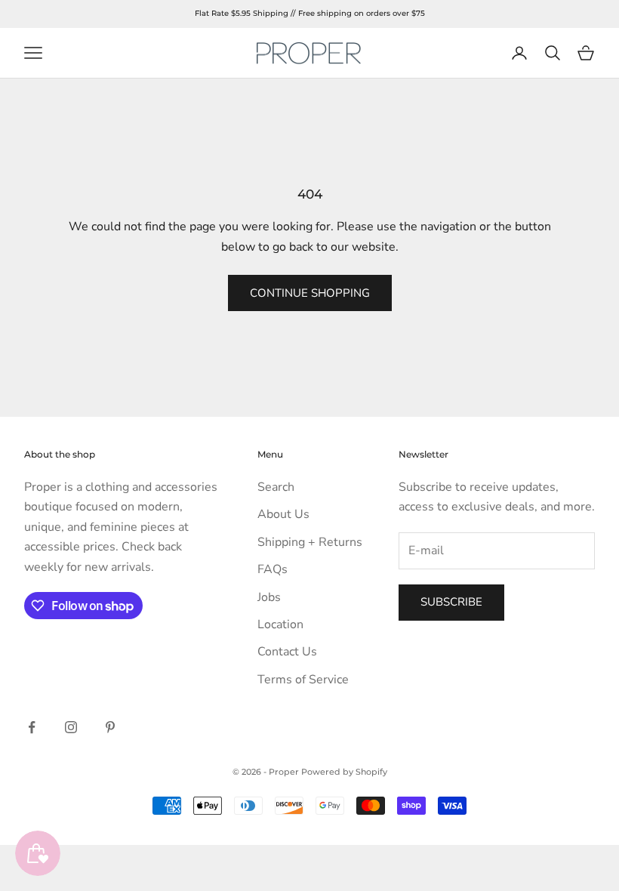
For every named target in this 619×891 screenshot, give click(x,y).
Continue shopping (310, 293)
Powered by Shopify (344, 771)
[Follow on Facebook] (31, 727)
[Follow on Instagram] (71, 727)
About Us (283, 514)
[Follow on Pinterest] (110, 727)
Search (275, 487)
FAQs (272, 569)
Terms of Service (303, 679)
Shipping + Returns (309, 542)
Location (280, 624)
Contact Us (287, 651)
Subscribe (451, 601)
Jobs (269, 597)
